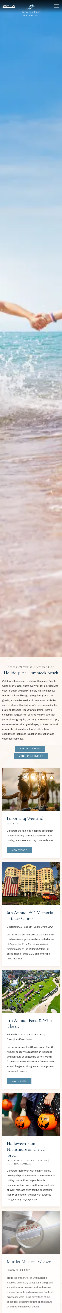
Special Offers (30, 748)
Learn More (19, 1081)
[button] (56, 6)
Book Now (9, 6)
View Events (19, 850)
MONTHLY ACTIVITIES (31, 756)
